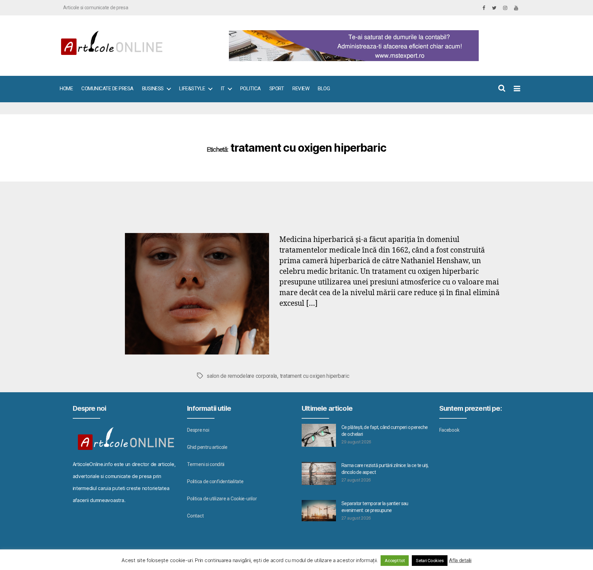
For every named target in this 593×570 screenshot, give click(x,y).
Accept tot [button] (395, 560)
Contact (195, 516)
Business (153, 88)
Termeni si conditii (205, 464)
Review (300, 88)
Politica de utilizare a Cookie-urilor (222, 498)
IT (223, 88)
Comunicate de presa (107, 88)
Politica (250, 88)
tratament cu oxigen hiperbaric (314, 376)
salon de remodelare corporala (242, 376)
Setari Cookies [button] (429, 560)
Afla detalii (460, 560)
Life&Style (192, 88)
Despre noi (198, 430)
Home (66, 88)
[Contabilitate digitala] (372, 46)
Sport (276, 88)
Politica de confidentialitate (215, 481)
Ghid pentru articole (207, 447)
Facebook (449, 430)
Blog (324, 88)
